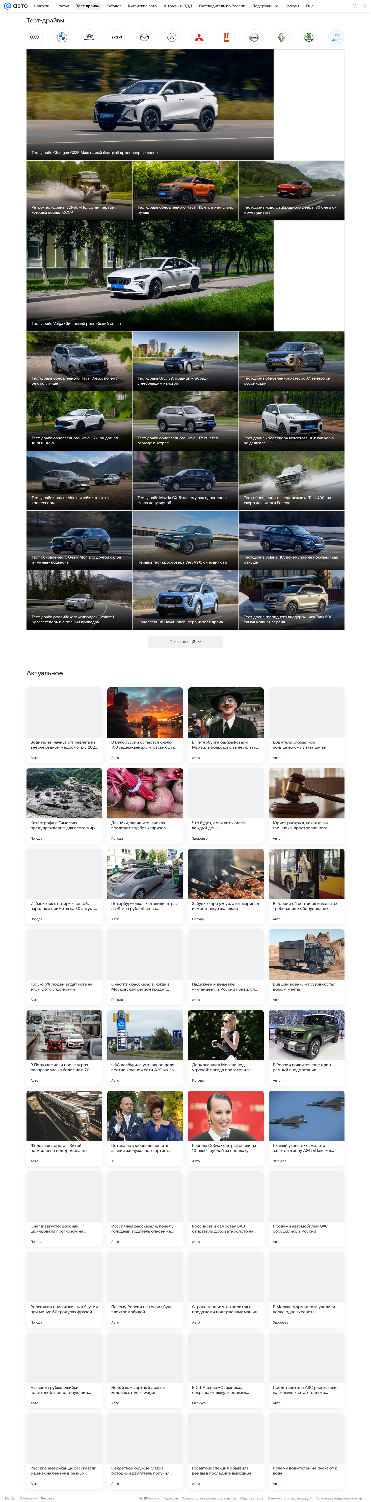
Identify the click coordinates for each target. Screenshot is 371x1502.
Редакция (171, 1498)
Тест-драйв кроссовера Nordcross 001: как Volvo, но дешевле (289, 440)
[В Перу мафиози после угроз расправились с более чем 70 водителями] (64, 1048)
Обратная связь (251, 1498)
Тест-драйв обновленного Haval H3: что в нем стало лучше (185, 209)
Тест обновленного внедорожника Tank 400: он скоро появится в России (287, 500)
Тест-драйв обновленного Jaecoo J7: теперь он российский (287, 380)
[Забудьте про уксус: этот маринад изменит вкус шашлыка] (226, 886)
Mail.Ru (10, 1498)
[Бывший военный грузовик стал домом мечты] (306, 967)
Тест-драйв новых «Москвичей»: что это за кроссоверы (71, 500)
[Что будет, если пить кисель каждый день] (226, 806)
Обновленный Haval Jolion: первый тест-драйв (180, 622)
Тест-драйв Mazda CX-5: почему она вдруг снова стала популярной (182, 500)
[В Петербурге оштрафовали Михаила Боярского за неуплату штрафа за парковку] (226, 725)
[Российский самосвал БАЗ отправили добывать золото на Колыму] (226, 1209)
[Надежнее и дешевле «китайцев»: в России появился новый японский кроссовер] (226, 967)
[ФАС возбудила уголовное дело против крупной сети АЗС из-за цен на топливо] (145, 1048)
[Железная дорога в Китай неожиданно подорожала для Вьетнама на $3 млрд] (64, 1128)
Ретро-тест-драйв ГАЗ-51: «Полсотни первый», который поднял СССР (74, 209)
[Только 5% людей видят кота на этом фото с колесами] (64, 967)
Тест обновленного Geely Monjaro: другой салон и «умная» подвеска (76, 559)
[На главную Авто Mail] (19, 6)
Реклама (47, 1498)
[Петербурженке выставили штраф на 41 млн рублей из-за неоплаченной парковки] (145, 886)
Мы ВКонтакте (149, 1498)
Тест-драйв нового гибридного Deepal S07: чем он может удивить (290, 209)
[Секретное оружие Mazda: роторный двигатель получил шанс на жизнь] (145, 1451)
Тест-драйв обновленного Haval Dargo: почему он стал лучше (75, 380)
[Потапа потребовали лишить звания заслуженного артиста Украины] (145, 1128)
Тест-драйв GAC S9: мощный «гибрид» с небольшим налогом (173, 380)
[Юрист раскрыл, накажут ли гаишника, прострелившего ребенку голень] (306, 806)
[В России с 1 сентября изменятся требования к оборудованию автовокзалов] (306, 886)
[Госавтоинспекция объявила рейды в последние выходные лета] (226, 1451)
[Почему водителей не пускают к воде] (306, 1451)
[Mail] (7, 6)
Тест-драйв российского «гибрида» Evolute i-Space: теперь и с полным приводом (74, 619)
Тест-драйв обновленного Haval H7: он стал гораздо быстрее (178, 440)
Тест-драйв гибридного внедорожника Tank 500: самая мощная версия (288, 619)
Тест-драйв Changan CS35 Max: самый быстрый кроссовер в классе (95, 153)
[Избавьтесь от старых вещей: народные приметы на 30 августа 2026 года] (64, 886)
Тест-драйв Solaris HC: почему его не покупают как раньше (291, 559)
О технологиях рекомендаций (289, 1498)
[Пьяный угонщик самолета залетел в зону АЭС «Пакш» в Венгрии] (306, 1128)
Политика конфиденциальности (338, 1498)
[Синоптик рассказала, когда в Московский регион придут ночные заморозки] (145, 967)
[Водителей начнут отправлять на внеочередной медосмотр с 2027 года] (64, 725)
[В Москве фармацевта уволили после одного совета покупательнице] (306, 1290)
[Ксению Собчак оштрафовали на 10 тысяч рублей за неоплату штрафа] (226, 1128)
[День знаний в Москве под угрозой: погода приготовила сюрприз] (226, 1048)
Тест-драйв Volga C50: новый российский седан (76, 324)
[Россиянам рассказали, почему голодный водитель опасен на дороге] (145, 1209)
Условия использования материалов (209, 1498)
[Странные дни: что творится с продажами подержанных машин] (226, 1290)
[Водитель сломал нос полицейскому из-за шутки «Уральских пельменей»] (306, 725)
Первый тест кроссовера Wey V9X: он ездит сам (182, 562)
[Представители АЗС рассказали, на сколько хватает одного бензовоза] (306, 1370)
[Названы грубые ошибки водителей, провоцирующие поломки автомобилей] (64, 1370)
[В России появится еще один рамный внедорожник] (306, 1048)
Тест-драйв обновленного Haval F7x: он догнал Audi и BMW (75, 440)
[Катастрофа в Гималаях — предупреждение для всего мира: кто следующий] (64, 806)
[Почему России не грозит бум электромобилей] (145, 1290)
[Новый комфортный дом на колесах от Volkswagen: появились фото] (145, 1370)
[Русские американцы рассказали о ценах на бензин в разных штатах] (64, 1451)
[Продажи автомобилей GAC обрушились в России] (306, 1209)
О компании (28, 1498)
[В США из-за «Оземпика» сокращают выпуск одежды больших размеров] (226, 1370)
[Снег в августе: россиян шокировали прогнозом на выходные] (64, 1209)
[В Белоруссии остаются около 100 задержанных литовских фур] (145, 725)
